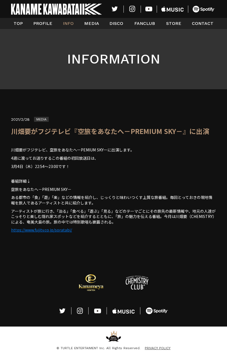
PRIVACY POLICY (158, 348)
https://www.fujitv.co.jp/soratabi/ (41, 230)
